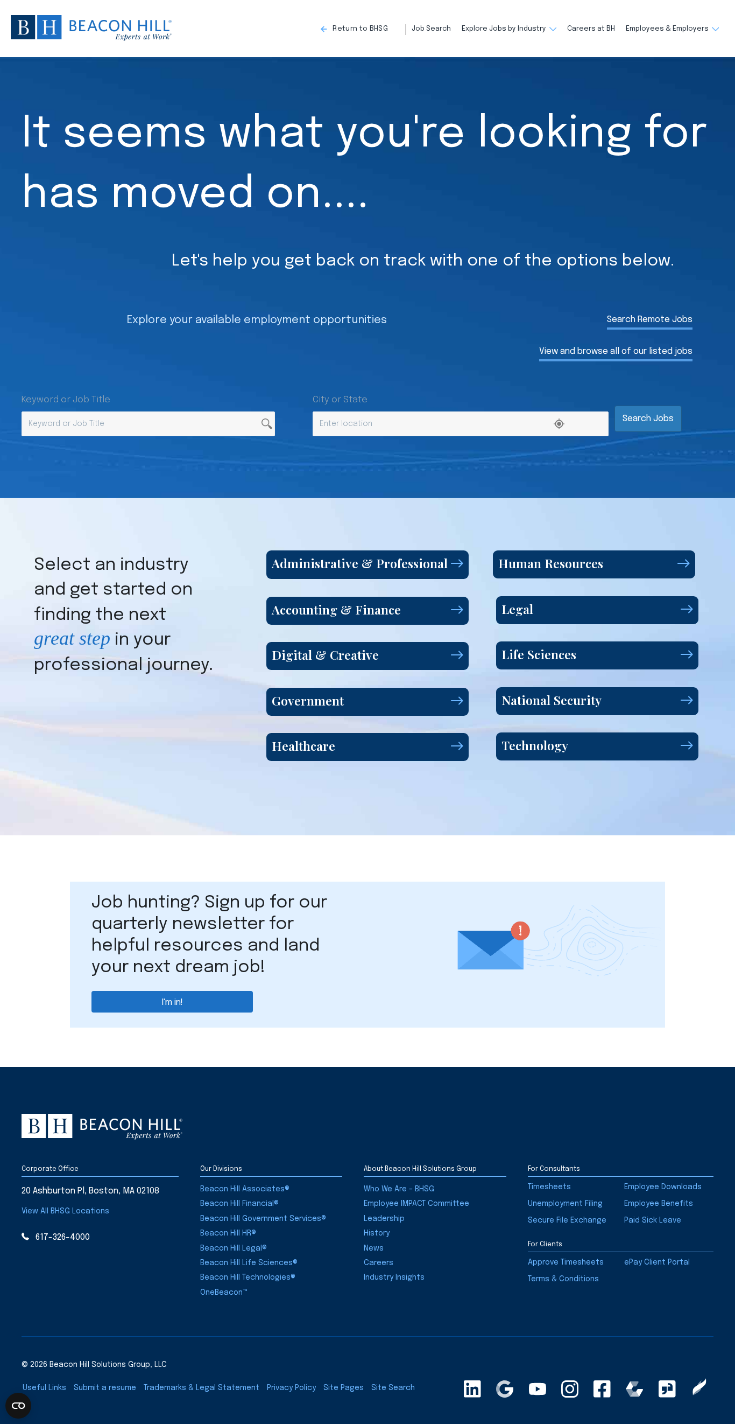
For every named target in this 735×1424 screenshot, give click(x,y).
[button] (363, 29)
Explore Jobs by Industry (504, 28)
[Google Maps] (504, 1389)
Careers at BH (591, 28)
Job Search (431, 28)
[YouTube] (537, 1389)
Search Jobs (648, 418)
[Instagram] (569, 1389)
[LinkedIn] (472, 1389)
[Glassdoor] (667, 1389)
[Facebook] (602, 1389)
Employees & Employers (667, 28)
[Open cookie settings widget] (18, 1406)
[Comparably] (634, 1389)
